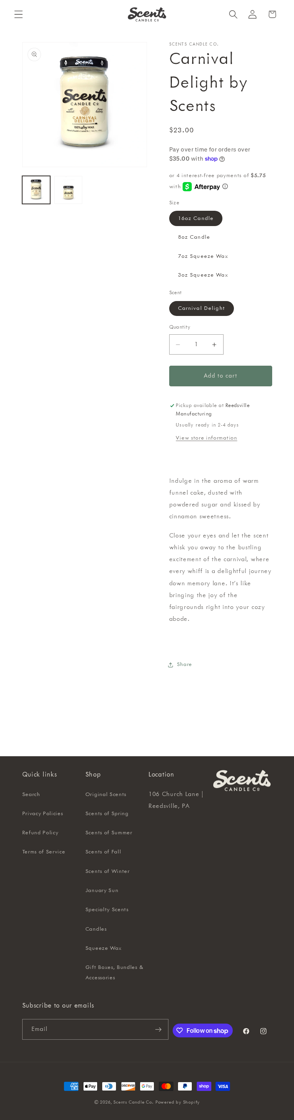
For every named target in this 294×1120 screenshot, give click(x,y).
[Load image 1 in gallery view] (36, 190)
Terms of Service (43, 852)
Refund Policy (40, 833)
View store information (206, 438)
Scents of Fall (103, 852)
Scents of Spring (107, 814)
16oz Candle (196, 218)
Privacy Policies (42, 814)
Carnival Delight (201, 308)
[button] (18, 14)
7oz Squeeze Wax (203, 256)
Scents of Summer (108, 833)
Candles (96, 929)
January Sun (102, 890)
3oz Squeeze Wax (203, 275)
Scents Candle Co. (133, 1102)
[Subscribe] (158, 1029)
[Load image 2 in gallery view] (68, 190)
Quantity (180, 327)
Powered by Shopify (177, 1102)
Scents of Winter (107, 871)
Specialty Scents (107, 910)
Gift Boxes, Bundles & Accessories (114, 972)
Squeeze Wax (103, 948)
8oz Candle (194, 237)
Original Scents (105, 794)
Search (31, 794)
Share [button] (184, 664)
